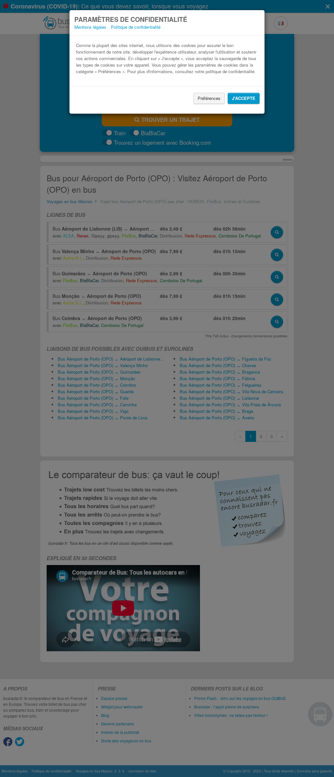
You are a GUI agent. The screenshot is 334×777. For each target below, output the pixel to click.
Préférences (209, 98)
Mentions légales (90, 27)
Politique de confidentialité (135, 27)
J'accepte (243, 98)
